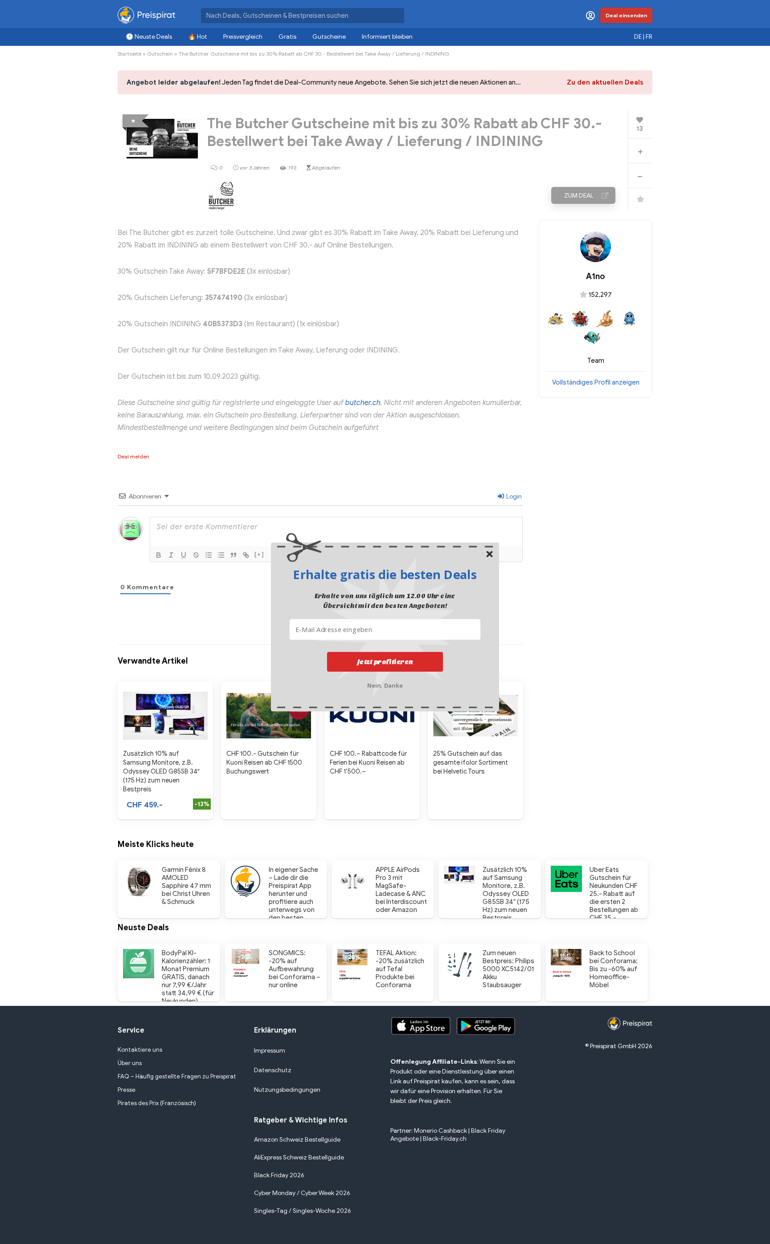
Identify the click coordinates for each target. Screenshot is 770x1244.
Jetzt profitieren (385, 661)
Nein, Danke (385, 684)
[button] (385, 574)
